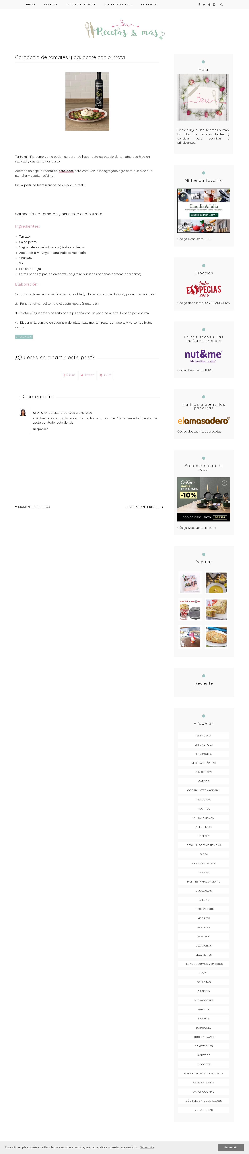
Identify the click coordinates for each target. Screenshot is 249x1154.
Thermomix (204, 753)
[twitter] (204, 4)
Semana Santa (203, 1082)
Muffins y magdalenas (203, 881)
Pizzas (204, 972)
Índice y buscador (81, 4)
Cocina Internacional (203, 790)
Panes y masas (203, 817)
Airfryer (203, 918)
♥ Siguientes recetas (32, 507)
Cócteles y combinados (204, 1100)
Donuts (204, 1018)
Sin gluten (204, 772)
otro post (66, 171)
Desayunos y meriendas (203, 845)
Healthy (204, 836)
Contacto (149, 4)
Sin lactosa (203, 744)
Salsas (204, 899)
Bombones (204, 1027)
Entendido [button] (231, 1147)
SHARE (70, 375)
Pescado (203, 936)
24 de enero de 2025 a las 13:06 (68, 412)
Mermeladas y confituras (203, 1073)
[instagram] (214, 4)
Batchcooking (204, 1091)
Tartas (204, 872)
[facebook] (199, 4)
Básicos (204, 991)
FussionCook (204, 908)
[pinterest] (209, 4)
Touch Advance (203, 1036)
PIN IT (106, 375)
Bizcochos (204, 945)
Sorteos (204, 1055)
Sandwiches (204, 1046)
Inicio (30, 4)
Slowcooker (204, 1000)
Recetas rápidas (203, 762)
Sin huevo (204, 735)
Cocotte (204, 1064)
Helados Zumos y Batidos (203, 963)
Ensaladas (24, 336)
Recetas (50, 4)
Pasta (204, 854)
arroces (203, 927)
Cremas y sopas (203, 863)
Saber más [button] (147, 1147)
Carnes (203, 781)
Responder (40, 428)
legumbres (204, 954)
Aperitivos (204, 826)
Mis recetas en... (118, 4)
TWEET (88, 375)
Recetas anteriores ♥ (145, 507)
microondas (203, 1109)
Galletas (204, 982)
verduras (204, 799)
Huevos (203, 1009)
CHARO (38, 412)
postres (204, 808)
